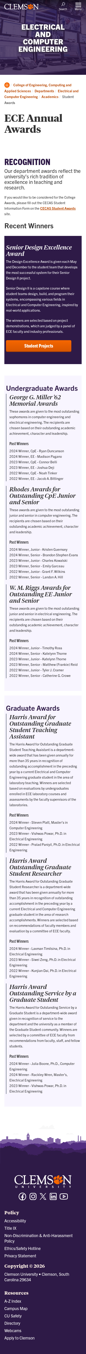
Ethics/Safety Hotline (22, 1248)
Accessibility (15, 1220)
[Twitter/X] (43, 1198)
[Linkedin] (53, 1198)
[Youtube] (64, 1198)
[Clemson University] (21, 8)
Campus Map (16, 1308)
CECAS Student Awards (58, 208)
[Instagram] (33, 1198)
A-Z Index (12, 1301)
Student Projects (38, 345)
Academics (50, 96)
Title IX (10, 1228)
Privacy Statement (20, 1255)
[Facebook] (22, 1198)
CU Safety (13, 1315)
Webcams (12, 1330)
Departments (44, 91)
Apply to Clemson (19, 1337)
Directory (12, 1323)
